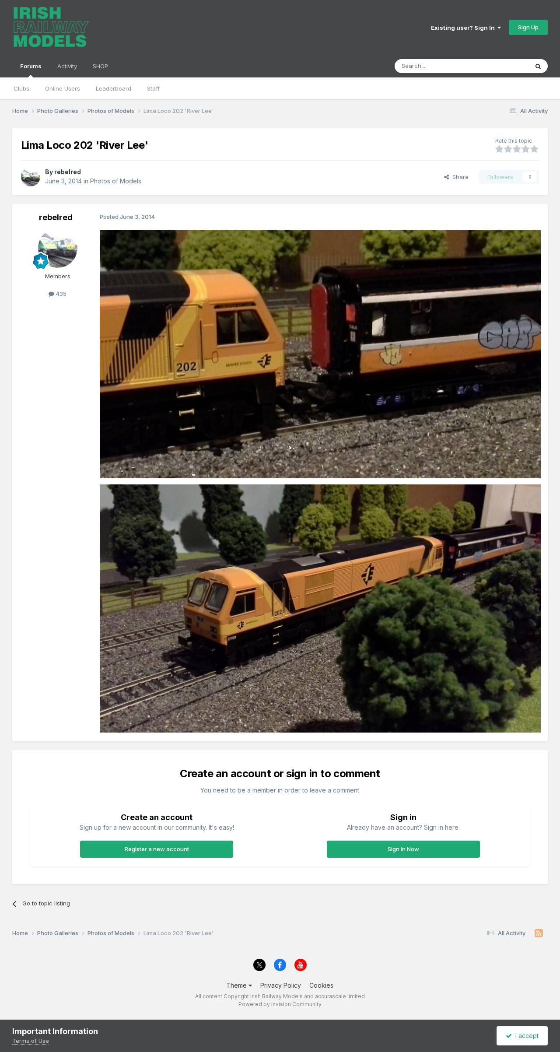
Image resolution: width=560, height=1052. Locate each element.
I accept (525, 1035)
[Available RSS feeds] (539, 933)
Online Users (62, 88)
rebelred (67, 171)
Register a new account (157, 848)
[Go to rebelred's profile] (30, 176)
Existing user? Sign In (464, 27)
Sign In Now (403, 848)
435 (60, 293)
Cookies (321, 985)
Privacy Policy (280, 985)
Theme (237, 985)
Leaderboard (113, 88)
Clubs (21, 88)
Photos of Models (115, 181)
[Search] (538, 66)
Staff (153, 88)
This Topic (503, 66)
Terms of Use (30, 1040)
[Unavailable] (320, 353)
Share (459, 176)
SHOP (100, 66)
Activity (67, 66)
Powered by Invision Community (280, 1004)
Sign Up (528, 27)
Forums (31, 66)
